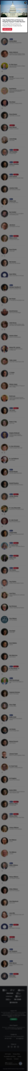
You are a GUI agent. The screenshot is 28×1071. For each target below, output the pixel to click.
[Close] (25, 3)
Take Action (7, 29)
